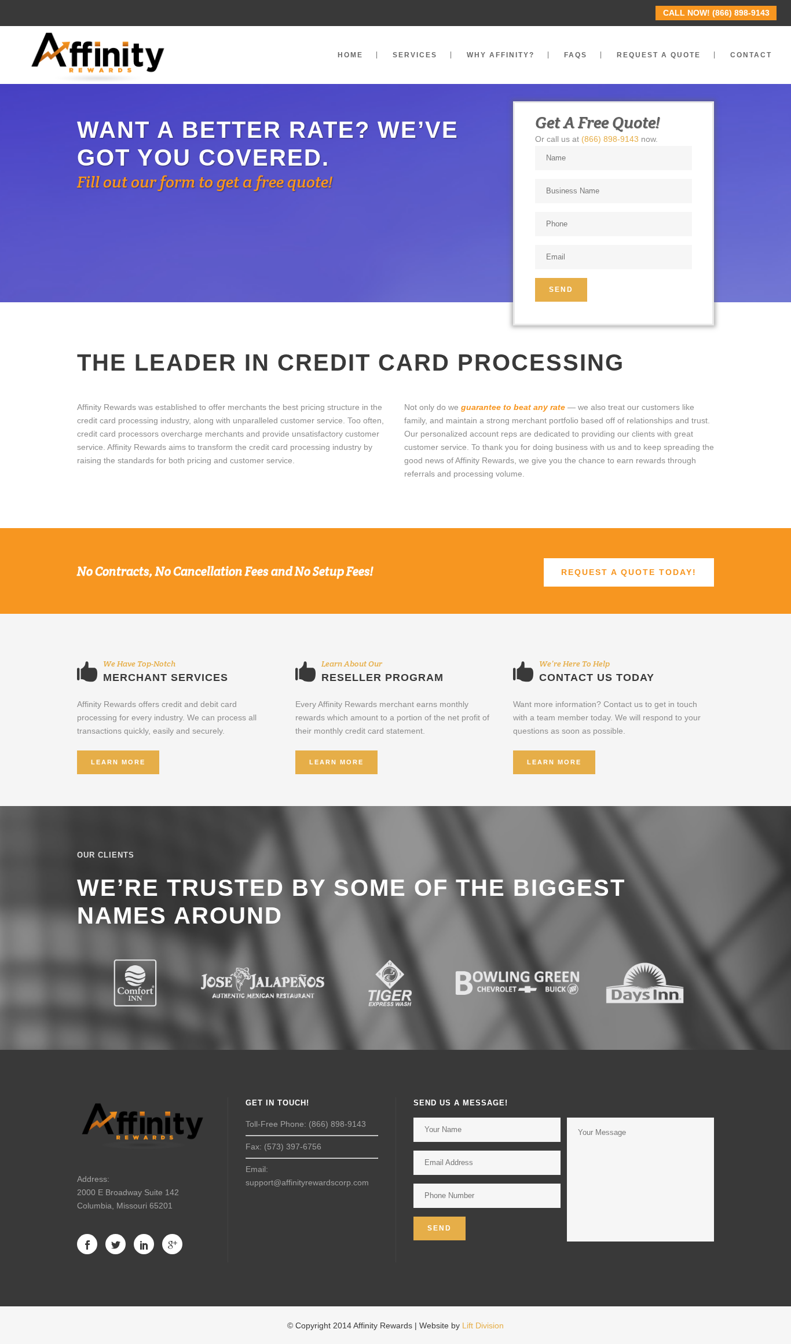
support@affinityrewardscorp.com (307, 1182)
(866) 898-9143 (610, 139)
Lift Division (483, 1325)
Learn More (118, 762)
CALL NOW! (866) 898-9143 (716, 13)
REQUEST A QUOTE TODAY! (629, 572)
